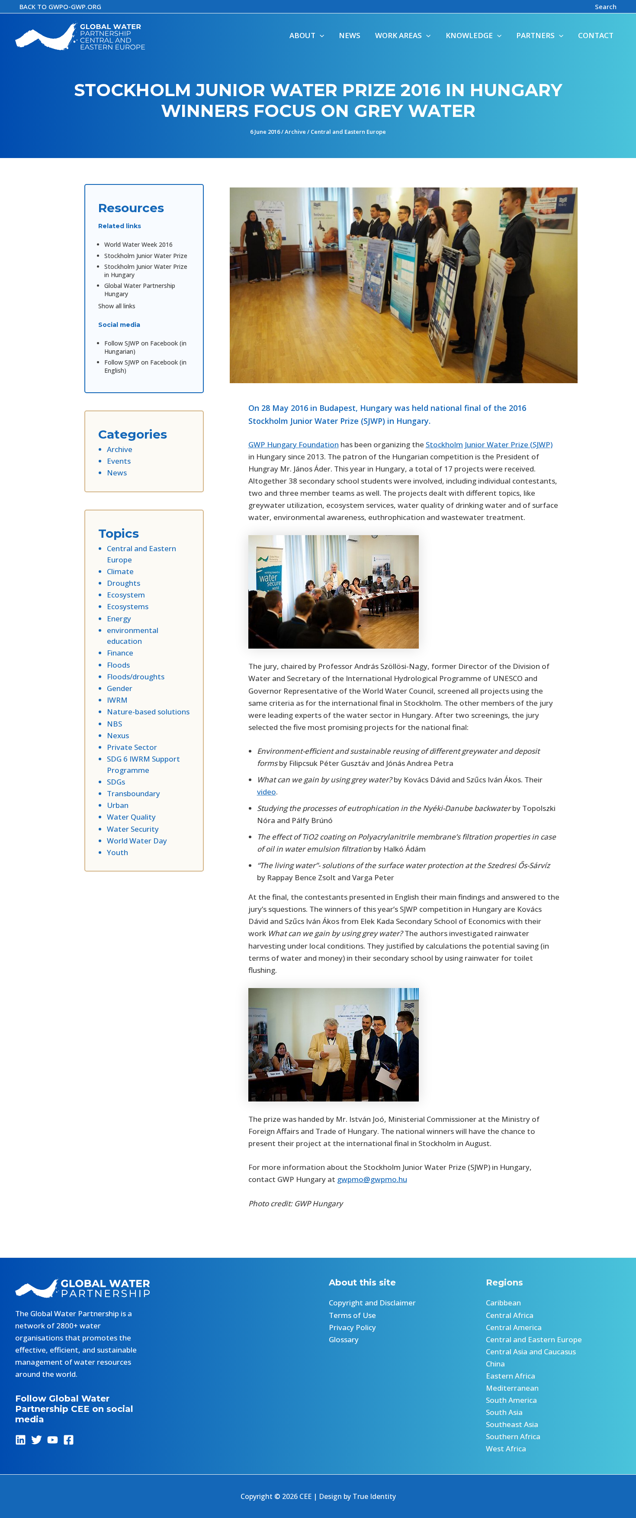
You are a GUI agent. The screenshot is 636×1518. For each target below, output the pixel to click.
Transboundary (133, 793)
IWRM (117, 700)
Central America (514, 1327)
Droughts (123, 583)
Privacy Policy (352, 1327)
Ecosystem (126, 595)
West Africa (506, 1448)
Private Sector (132, 747)
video (266, 792)
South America (511, 1400)
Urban (117, 805)
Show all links (116, 306)
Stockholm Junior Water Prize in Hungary (145, 270)
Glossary (344, 1339)
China (495, 1364)
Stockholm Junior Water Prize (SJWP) (489, 444)
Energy (119, 618)
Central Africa (509, 1315)
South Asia (504, 1412)
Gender (119, 688)
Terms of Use (352, 1315)
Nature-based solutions (148, 712)
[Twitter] (36, 1439)
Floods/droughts (135, 676)
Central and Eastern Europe (348, 132)
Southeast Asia (512, 1424)
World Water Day (137, 841)
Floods (118, 665)
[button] (60, 7)
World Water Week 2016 (138, 244)
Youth (117, 852)
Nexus (118, 735)
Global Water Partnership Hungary (139, 289)
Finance (120, 653)
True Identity (374, 1496)
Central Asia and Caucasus (531, 1352)
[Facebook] (68, 1439)
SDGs (116, 782)
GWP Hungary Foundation (293, 444)
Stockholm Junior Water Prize (145, 256)
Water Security (133, 829)
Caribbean (503, 1303)
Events (119, 461)
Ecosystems (127, 606)
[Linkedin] (20, 1439)
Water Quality (131, 817)
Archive (295, 132)
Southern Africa (513, 1436)
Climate (120, 571)
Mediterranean (512, 1388)
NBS (114, 724)
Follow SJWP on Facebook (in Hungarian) (145, 347)
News (117, 473)
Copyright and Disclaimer (372, 1303)
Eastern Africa (510, 1376)
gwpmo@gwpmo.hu (372, 1179)
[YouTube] (52, 1439)
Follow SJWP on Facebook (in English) (145, 366)
